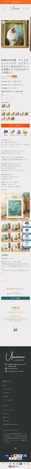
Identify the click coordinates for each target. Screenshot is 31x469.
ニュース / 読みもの (8, 400)
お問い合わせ (6, 392)
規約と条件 (6, 420)
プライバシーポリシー (9, 410)
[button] (3, 8)
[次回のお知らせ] (28, 2)
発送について (6, 413)
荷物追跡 (5, 396)
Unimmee (13, 461)
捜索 (4, 385)
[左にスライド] (12, 55)
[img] (15, 310)
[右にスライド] (19, 55)
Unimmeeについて (8, 389)
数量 (2, 94)
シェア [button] (5, 280)
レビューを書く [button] (15, 298)
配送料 (4, 78)
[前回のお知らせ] (3, 2)
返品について (6, 417)
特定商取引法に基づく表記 (10, 424)
